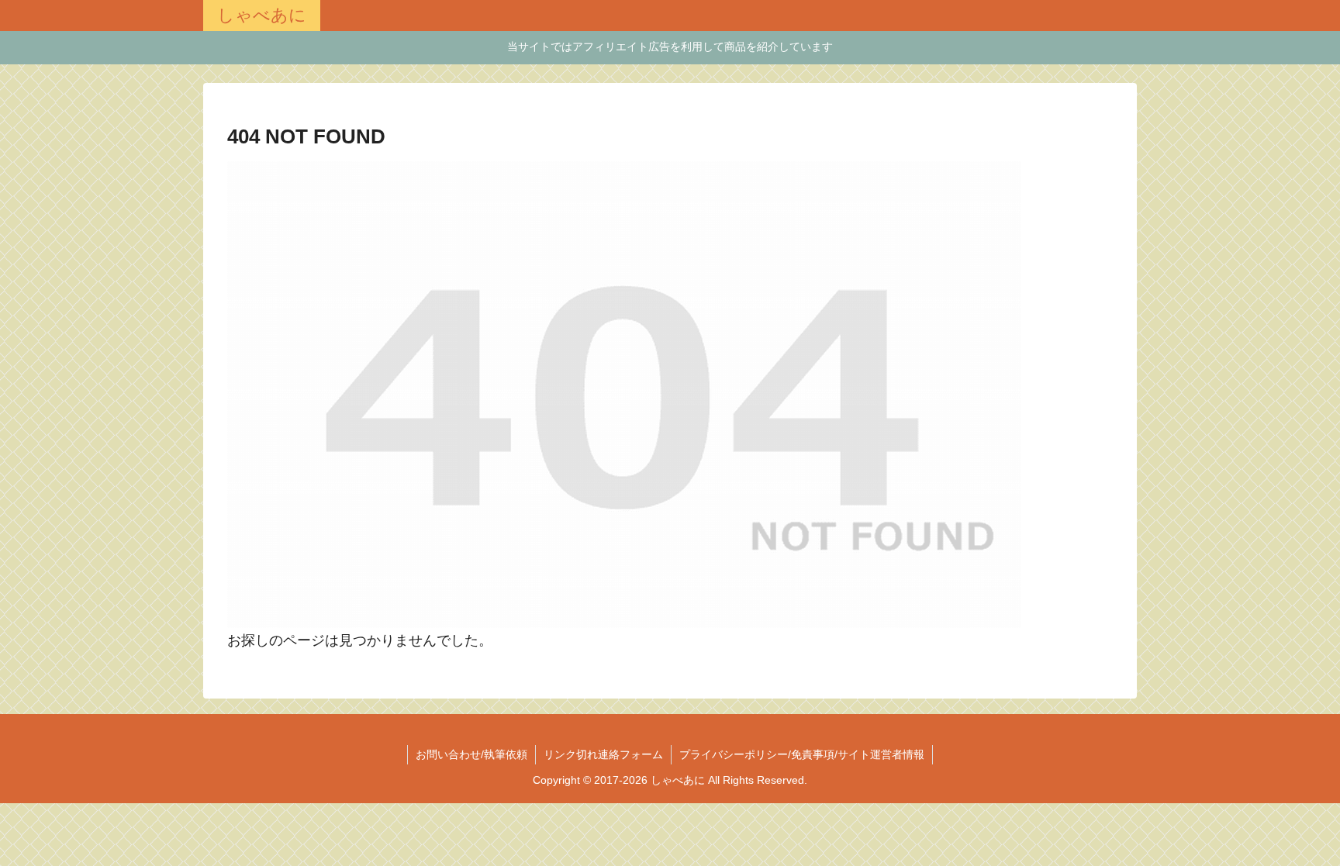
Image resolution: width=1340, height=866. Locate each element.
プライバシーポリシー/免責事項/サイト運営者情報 (801, 754)
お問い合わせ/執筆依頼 (471, 754)
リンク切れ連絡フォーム (603, 754)
